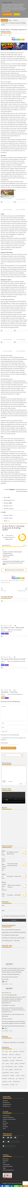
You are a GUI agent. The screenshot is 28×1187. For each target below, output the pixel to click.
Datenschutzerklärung (14, 737)
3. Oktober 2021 (5, 657)
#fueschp (14, 1026)
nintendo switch (5, 1075)
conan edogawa (5, 1060)
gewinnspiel (22, 1063)
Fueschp (10, 781)
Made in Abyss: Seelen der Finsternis (14, 886)
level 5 (19, 580)
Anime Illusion (9, 964)
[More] (23, 39)
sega (17, 1078)
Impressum (5, 1123)
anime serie (11, 1054)
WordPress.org (6, 1106)
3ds (11, 580)
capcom (14, 1057)
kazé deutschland (9, 1066)
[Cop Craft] (4, 895)
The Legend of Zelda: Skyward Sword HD (12, 864)
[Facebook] (14, 39)
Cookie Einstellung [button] (7, 14)
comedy (19, 1057)
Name (3, 905)
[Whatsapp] (20, 39)
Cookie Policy (6, 1115)
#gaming (4, 1026)
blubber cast (18, 1054)
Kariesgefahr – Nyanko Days (14, 876)
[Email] (18, 39)
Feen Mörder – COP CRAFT (14, 895)
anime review (5, 1054)
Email (3, 910)
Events (4, 1121)
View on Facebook (5, 1030)
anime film (15, 1051)
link (3, 1069)
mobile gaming (5, 1072)
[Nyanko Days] (4, 876)
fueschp (12, 1063)
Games (3, 580)
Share (11, 1030)
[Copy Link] (22, 39)
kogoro (15, 1066)
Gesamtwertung (4, 742)
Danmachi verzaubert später (12, 935)
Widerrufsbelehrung (7, 1166)
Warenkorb (5, 1160)
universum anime (16, 1081)
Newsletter (5, 1126)
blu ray (10, 1057)
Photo (6, 981)
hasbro (14, 580)
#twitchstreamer (21, 1026)
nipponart (12, 1075)
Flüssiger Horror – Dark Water (12, 940)
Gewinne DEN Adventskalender (12, 929)
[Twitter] (16, 39)
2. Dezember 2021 (5, 625)
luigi (6, 1069)
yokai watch (7, 582)
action (6, 1051)
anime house (21, 1051)
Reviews (6, 580)
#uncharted (9, 1026)
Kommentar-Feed (7, 1104)
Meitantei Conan (18, 1069)
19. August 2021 (5, 690)
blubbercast (4, 1057)
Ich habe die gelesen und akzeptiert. (13, 738)
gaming (16, 1063)
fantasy (7, 1063)
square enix (21, 1078)
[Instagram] (12, 39)
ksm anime (21, 1066)
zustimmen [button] (17, 14)
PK (10, 35)
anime (10, 1051)
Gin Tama (3, 590)
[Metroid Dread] (4, 853)
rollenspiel (3, 582)
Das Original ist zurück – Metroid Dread (13, 852)
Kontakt (5, 1124)
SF (11, 625)
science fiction (11, 1078)
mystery (11, 1072)
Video (6, 1028)
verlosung (12, 1084)
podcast (22, 1075)
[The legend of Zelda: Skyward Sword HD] (4, 864)
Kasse (4, 1162)
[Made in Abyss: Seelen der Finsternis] (4, 886)
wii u (17, 1084)
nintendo (22, 580)
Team (4, 1128)
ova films (18, 1075)
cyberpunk (12, 1060)
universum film (5, 1084)
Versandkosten (6, 1164)
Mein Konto (6, 1159)
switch (10, 1081)
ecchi (3, 1063)
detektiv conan (19, 1060)
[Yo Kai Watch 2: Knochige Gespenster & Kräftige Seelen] (9, 537)
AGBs (4, 1168)
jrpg (16, 580)
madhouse (11, 1069)
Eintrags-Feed (6, 1102)
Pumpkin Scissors (22, 590)
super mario (4, 1081)
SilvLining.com (5, 937)
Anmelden (5, 1100)
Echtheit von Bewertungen (9, 1119)
